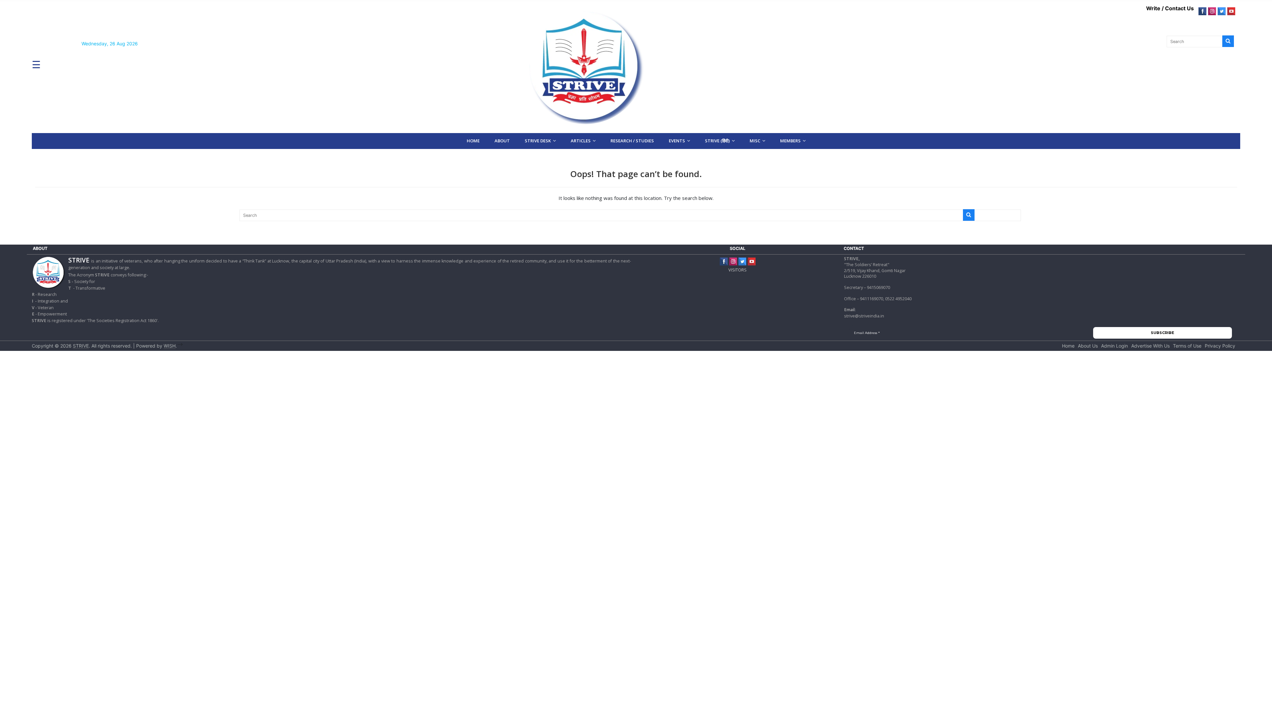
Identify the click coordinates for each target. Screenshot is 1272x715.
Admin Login (1114, 346)
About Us (1088, 346)
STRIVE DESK (538, 141)
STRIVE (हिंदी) (717, 141)
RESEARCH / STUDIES (632, 141)
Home (473, 141)
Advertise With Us (1150, 346)
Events (677, 141)
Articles (581, 141)
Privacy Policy (1220, 346)
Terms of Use (1187, 346)
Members (790, 141)
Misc (755, 141)
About (502, 141)
